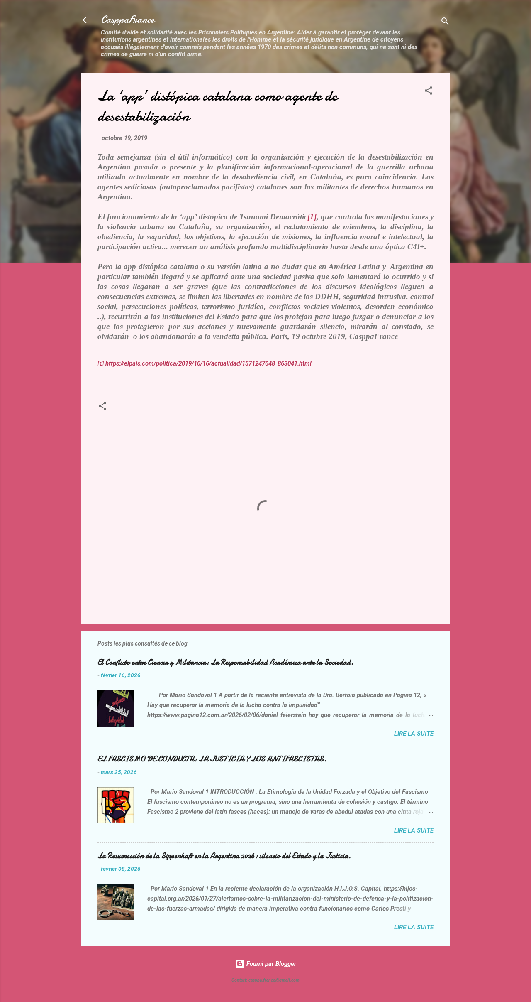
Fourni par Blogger (270, 964)
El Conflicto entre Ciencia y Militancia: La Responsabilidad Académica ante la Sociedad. (225, 662)
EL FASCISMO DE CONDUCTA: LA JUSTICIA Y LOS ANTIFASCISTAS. (211, 759)
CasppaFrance (127, 20)
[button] (429, 92)
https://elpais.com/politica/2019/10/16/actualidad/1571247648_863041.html (208, 363)
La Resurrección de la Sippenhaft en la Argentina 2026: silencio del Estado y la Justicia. (224, 856)
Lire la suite (414, 733)
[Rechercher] (445, 22)
